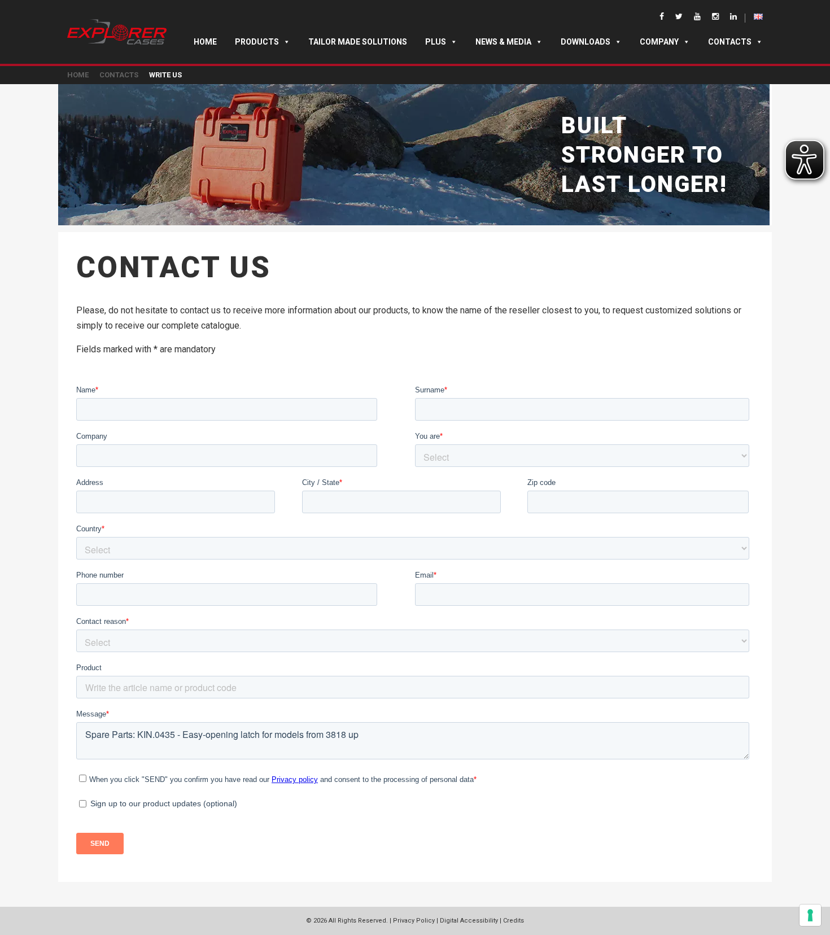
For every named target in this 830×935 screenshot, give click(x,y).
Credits (513, 920)
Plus (435, 41)
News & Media (503, 41)
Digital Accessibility (469, 920)
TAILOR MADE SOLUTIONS (357, 41)
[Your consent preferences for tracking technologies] (810, 915)
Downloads (585, 41)
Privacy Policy (414, 920)
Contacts (730, 41)
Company (659, 41)
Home (205, 41)
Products (257, 41)
